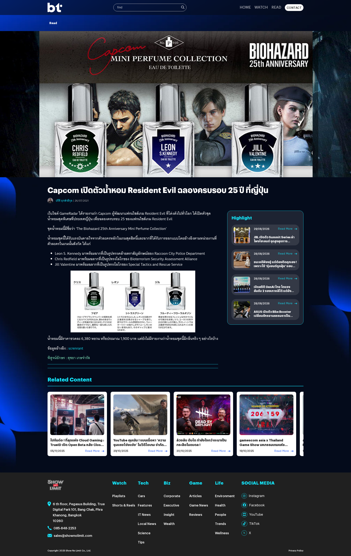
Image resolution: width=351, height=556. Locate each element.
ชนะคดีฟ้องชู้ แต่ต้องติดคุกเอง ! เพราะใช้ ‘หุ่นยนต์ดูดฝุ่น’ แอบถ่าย (275, 266)
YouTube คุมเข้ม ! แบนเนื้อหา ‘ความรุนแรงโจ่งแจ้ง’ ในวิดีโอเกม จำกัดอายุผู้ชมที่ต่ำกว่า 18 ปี (139, 444)
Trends (220, 523)
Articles (195, 496)
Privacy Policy (296, 550)
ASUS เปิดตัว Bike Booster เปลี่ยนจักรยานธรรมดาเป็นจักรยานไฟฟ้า (272, 316)
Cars (141, 496)
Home (245, 7)
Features (145, 505)
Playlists (118, 496)
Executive (171, 505)
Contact (294, 7)
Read (276, 7)
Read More (285, 228)
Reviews (195, 514)
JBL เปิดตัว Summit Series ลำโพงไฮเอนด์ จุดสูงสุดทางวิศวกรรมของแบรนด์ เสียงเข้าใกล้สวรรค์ (274, 243)
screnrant (75, 348)
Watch (261, 7)
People (220, 514)
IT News (144, 514)
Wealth (169, 523)
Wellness (222, 533)
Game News (198, 505)
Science (144, 533)
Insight (169, 514)
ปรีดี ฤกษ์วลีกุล (64, 200)
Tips (141, 542)
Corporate (172, 496)
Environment (225, 496)
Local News (147, 523)
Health (220, 505)
